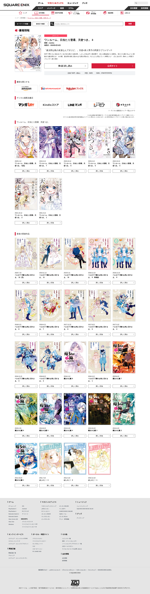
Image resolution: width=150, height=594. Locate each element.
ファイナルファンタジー (39, 541)
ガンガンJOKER (46, 514)
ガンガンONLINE (64, 506)
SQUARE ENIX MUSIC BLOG (85, 508)
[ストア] (40, 8)
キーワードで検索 (22, 24)
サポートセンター (81, 570)
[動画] (62, 8)
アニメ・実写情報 (64, 519)
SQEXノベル (62, 514)
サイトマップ (92, 570)
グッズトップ (80, 518)
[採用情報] (144, 8)
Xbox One (11, 521)
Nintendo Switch (13, 516)
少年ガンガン (45, 508)
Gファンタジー (46, 511)
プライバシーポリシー (68, 570)
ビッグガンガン (46, 519)
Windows (11, 524)
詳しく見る (26, 171)
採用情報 (64, 560)
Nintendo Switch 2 (14, 514)
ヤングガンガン (46, 516)
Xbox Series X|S (13, 519)
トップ (16, 18)
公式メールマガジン (67, 546)
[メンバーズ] (51, 8)
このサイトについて (54, 570)
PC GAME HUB (37, 551)
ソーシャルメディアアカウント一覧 (72, 543)
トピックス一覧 (66, 538)
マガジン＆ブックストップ (49, 506)
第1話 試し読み (65, 66)
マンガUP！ (62, 508)
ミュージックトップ (82, 506)
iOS (23, 506)
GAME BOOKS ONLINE (66, 511)
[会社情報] (133, 8)
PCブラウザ (25, 511)
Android (24, 508)
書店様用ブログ (42, 570)
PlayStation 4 (12, 511)
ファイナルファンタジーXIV (29, 524)
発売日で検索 (40, 24)
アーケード (25, 514)
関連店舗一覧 (12, 553)
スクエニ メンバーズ (14, 541)
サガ (34, 546)
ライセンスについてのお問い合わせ (72, 549)
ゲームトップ (12, 506)
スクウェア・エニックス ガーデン (18, 558)
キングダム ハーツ (38, 543)
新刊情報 (23, 18)
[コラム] (71, 8)
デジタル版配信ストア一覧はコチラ (123, 110)
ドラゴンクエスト (37, 538)
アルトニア (12, 555)
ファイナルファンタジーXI (29, 527)
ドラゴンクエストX (27, 521)
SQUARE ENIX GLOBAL (105, 570)
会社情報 (64, 558)
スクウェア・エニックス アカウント (18, 543)
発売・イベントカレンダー (69, 541)
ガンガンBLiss (63, 516)
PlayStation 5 (12, 508)
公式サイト (112, 66)
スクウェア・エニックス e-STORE (18, 538)
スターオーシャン (37, 549)
